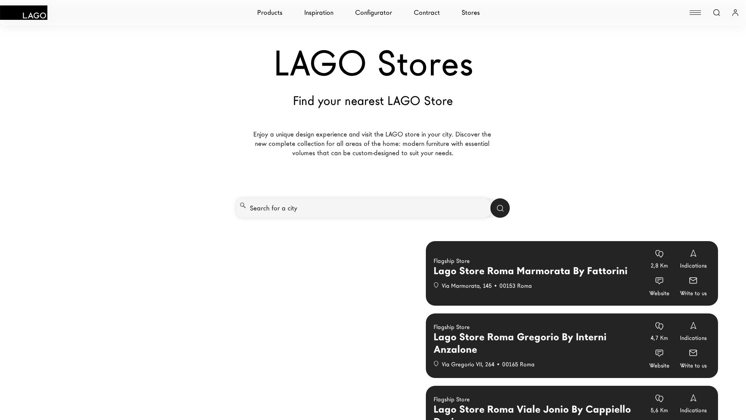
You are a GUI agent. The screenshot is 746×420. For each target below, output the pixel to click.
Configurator (373, 12)
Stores (471, 12)
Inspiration (318, 12)
